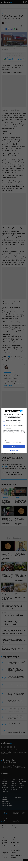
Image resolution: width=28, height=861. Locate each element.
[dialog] (14, 430)
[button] (14, 428)
